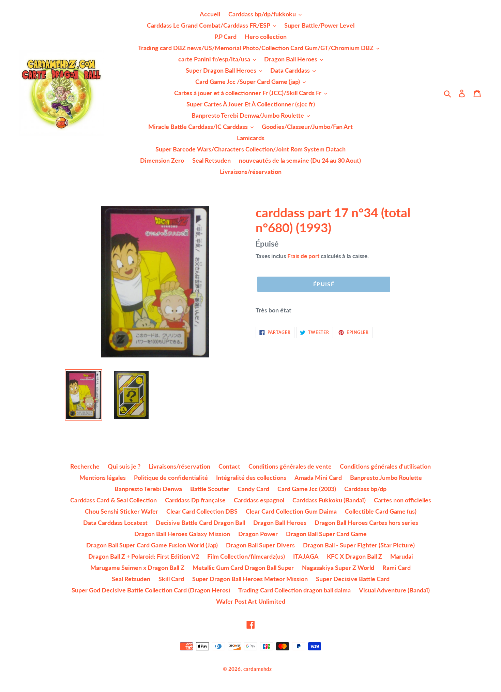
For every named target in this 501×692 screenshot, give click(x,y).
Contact (229, 466)
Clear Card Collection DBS (202, 511)
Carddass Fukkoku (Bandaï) (329, 500)
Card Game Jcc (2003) (306, 488)
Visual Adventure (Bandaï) (394, 590)
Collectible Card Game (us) (380, 511)
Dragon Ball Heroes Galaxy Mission (182, 534)
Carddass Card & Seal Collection (113, 500)
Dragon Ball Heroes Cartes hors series (366, 522)
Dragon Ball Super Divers (260, 545)
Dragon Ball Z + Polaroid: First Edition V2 (143, 556)
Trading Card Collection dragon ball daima (294, 590)
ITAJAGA (306, 556)
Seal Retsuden (131, 579)
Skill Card (171, 579)
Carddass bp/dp (365, 488)
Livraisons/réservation (179, 466)
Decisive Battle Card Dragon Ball (200, 522)
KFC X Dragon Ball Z (354, 556)
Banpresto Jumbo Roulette (386, 477)
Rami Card (396, 567)
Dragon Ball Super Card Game (326, 534)
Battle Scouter (209, 488)
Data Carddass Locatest (115, 522)
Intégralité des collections (251, 477)
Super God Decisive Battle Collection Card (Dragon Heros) (151, 590)
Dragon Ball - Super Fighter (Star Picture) (359, 545)
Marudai (401, 556)
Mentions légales (102, 477)
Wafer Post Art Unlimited (250, 601)
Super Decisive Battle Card (353, 579)
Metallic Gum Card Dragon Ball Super (243, 567)
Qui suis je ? (124, 466)
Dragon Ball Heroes (279, 522)
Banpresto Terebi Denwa (148, 488)
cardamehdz (257, 669)
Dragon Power (258, 534)
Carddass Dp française (195, 500)
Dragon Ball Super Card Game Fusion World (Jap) (152, 545)
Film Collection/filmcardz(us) (246, 556)
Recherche (85, 466)
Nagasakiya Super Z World (338, 567)
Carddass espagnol (259, 500)
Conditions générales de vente (290, 466)
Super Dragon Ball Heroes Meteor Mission (250, 579)
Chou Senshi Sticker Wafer (121, 511)
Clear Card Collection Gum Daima (291, 511)
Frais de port (303, 256)
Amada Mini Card (318, 477)
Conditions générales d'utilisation (385, 466)
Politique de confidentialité (171, 477)
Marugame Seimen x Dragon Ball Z (137, 567)
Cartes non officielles (402, 500)
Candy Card (253, 488)
